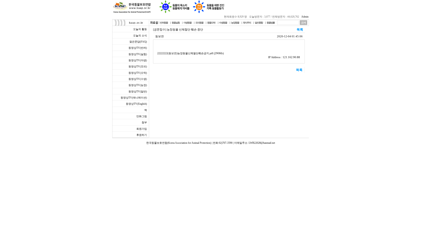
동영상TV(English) (136, 103)
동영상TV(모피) (137, 66)
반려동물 (164, 22)
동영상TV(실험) (137, 54)
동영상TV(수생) (137, 79)
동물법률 (271, 22)
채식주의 (247, 22)
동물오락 (211, 22)
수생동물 (223, 22)
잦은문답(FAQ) (138, 41)
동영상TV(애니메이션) (134, 97)
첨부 (144, 122)
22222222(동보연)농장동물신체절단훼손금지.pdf (185, 53)
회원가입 (141, 128)
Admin (305, 16)
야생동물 (187, 22)
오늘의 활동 (140, 29)
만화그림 (141, 116)
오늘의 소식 (140, 35)
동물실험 (176, 22)
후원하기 (141, 134)
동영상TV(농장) (137, 85)
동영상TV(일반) (137, 91)
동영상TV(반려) (137, 47)
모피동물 (199, 22)
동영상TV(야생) (137, 60)
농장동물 (235, 22)
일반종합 (259, 22)
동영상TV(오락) (137, 72)
